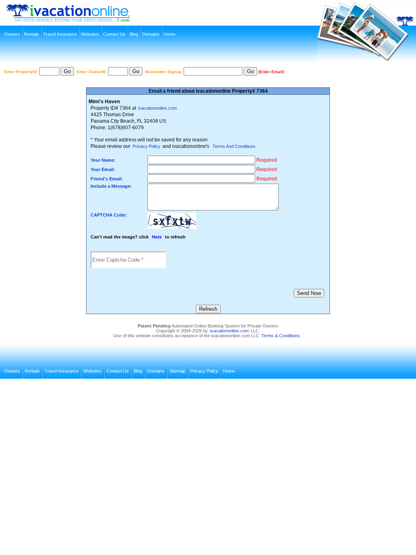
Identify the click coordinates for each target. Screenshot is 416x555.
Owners (12, 34)
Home (170, 34)
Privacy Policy (146, 146)
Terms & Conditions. (281, 335)
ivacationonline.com (157, 108)
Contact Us (114, 34)
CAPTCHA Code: (109, 214)
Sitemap (177, 371)
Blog (134, 34)
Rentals (31, 34)
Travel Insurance (60, 34)
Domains (151, 34)
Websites (90, 34)
